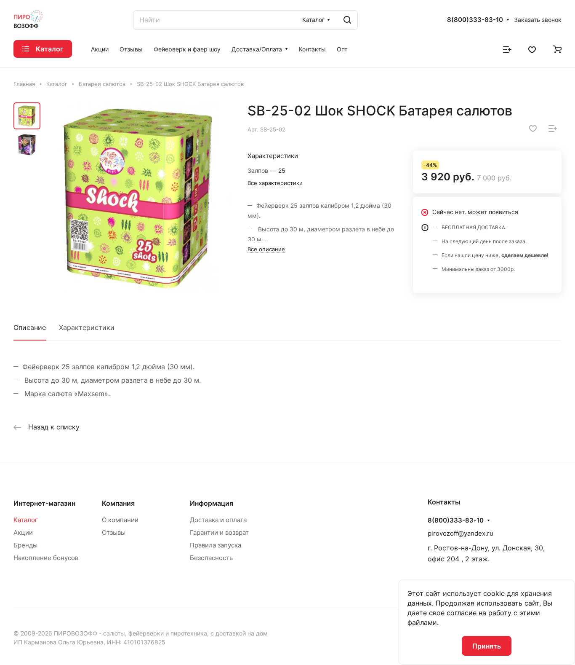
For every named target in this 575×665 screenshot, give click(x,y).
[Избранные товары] (532, 49)
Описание (29, 327)
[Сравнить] (553, 128)
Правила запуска (215, 545)
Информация (211, 503)
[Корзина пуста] (557, 49)
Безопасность (211, 558)
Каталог (25, 520)
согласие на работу (479, 613)
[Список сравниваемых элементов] (507, 49)
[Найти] (347, 20)
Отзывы (113, 532)
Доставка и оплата (218, 520)
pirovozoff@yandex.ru (460, 533)
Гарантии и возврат (219, 532)
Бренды (25, 545)
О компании (120, 520)
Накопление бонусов (45, 558)
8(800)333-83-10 (475, 20)
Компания (118, 503)
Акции (23, 532)
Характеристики (86, 327)
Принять (486, 646)
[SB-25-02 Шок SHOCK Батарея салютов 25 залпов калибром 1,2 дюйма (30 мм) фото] (137, 197)
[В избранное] (533, 128)
